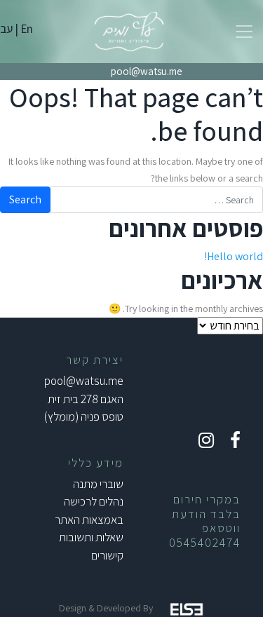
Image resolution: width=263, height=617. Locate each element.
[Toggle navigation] (244, 31)
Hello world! (233, 256)
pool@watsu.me (146, 71)
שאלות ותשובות (91, 537)
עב (6, 28)
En (26, 28)
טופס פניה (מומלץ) (83, 416)
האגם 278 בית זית (85, 399)
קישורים (107, 555)
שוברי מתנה (98, 483)
